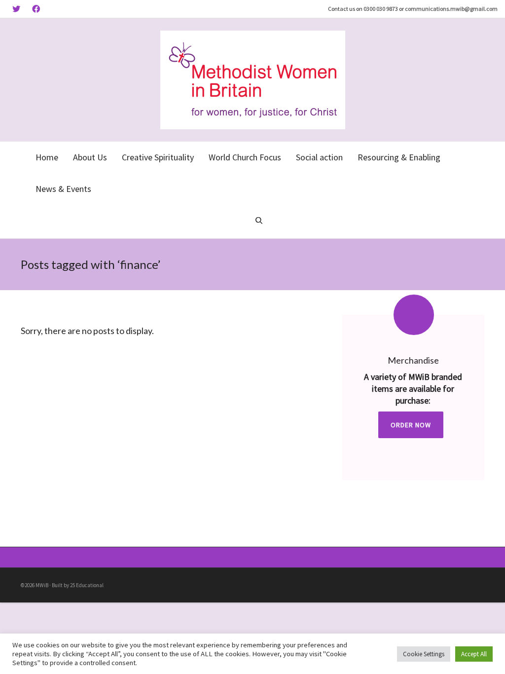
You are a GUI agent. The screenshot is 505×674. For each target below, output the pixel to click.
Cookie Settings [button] (423, 654)
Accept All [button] (474, 654)
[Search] (259, 221)
